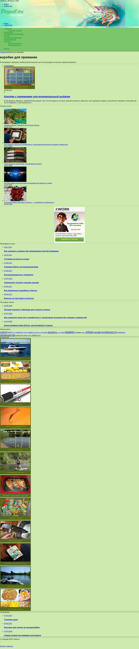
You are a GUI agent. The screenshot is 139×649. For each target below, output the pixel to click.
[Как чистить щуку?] (15, 542)
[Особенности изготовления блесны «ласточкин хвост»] (15, 428)
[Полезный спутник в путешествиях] (15, 565)
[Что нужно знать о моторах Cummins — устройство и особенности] (15, 200)
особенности (109, 332)
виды (30, 332)
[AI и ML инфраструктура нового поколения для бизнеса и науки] (15, 181)
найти (83, 332)
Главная (3, 52)
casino (4, 332)
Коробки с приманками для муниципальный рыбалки (37, 96)
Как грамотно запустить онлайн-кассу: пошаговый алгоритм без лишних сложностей (36, 144)
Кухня (7, 36)
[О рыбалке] (12, 20)
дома (59, 332)
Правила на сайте (15, 30)
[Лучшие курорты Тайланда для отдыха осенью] (15, 123)
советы (34, 335)
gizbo (10, 332)
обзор (89, 332)
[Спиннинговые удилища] (15, 405)
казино (69, 332)
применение (19, 335)
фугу (39, 335)
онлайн (97, 332)
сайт (29, 335)
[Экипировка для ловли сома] (15, 474)
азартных (19, 332)
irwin (14, 332)
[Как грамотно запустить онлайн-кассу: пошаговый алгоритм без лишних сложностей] (15, 143)
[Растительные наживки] (15, 610)
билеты (26, 332)
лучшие (77, 332)
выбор (45, 332)
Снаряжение (10, 40)
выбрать (52, 332)
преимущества (7, 335)
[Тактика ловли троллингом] (15, 587)
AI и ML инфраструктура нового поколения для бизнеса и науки (28, 183)
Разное (7, 41)
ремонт (25, 335)
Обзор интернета (14, 45)
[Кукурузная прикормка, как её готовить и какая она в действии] (15, 383)
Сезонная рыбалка (13, 38)
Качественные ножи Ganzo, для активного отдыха (23, 164)
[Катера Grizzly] (15, 360)
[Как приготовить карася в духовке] (15, 496)
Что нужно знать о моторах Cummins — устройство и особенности (29, 202)
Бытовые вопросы (15, 43)
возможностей (37, 332)
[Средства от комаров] (15, 519)
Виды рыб (8, 32)
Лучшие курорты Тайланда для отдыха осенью (21, 125)
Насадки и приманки (14, 34)
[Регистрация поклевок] (15, 451)
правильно (121, 332)
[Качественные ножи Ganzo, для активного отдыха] (15, 162)
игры (62, 332)
